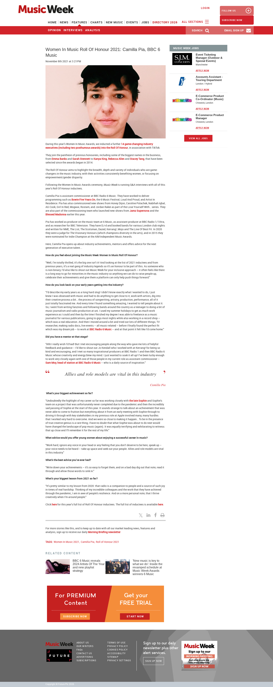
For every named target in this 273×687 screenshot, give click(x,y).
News (64, 22)
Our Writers (85, 646)
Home (52, 22)
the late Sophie (138, 400)
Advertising (85, 656)
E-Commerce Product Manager (210, 116)
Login (205, 8)
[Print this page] (163, 515)
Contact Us (84, 653)
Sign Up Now (153, 660)
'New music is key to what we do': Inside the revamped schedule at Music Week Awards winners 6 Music (147, 567)
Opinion (54, 30)
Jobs (145, 22)
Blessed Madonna (56, 214)
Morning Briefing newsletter (104, 532)
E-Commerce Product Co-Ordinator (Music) (210, 97)
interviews (73, 30)
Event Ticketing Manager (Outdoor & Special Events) (209, 57)
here (54, 504)
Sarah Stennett (81, 158)
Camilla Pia (87, 542)
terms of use (116, 642)
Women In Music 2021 (66, 542)
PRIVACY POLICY (117, 646)
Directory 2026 (165, 22)
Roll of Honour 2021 (107, 542)
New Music (114, 22)
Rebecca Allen (116, 158)
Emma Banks (59, 158)
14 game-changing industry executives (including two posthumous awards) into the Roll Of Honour (99, 145)
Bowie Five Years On (83, 199)
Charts (96, 22)
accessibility (116, 653)
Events (132, 22)
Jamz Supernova (139, 210)
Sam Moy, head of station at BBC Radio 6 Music (73, 362)
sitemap (112, 656)
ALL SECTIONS (193, 22)
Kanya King (100, 158)
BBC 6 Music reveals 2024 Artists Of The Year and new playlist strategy (89, 565)
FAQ (80, 649)
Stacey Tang (137, 158)
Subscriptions (86, 660)
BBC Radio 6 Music (101, 329)
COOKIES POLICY (117, 649)
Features (79, 22)
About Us (83, 642)
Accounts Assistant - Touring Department (209, 78)
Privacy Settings (119, 660)
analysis (92, 30)
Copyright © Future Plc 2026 (60, 684)
